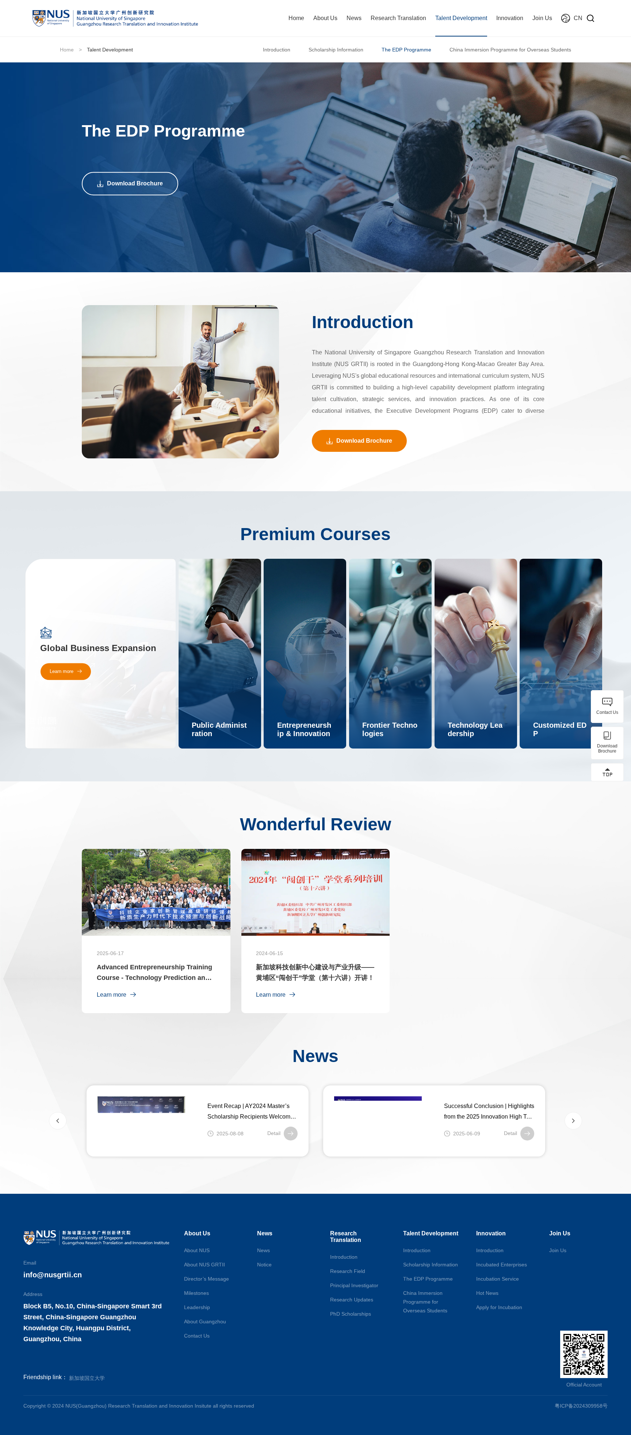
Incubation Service (497, 1279)
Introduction (276, 50)
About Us (325, 18)
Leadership (197, 1307)
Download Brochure (135, 183)
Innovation (509, 18)
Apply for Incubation (499, 1307)
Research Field (347, 1271)
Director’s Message (206, 1279)
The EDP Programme (406, 50)
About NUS (197, 1250)
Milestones (196, 1293)
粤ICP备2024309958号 (581, 1406)
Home (296, 18)
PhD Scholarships (350, 1314)
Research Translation (398, 18)
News (354, 18)
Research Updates (351, 1300)
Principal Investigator (354, 1285)
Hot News (487, 1293)
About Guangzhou (205, 1321)
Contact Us (197, 1336)
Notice (264, 1264)
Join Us (542, 18)
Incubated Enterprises (501, 1264)
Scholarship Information (336, 50)
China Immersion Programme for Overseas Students (510, 50)
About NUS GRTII (204, 1264)
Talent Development (461, 18)
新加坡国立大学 (87, 1378)
